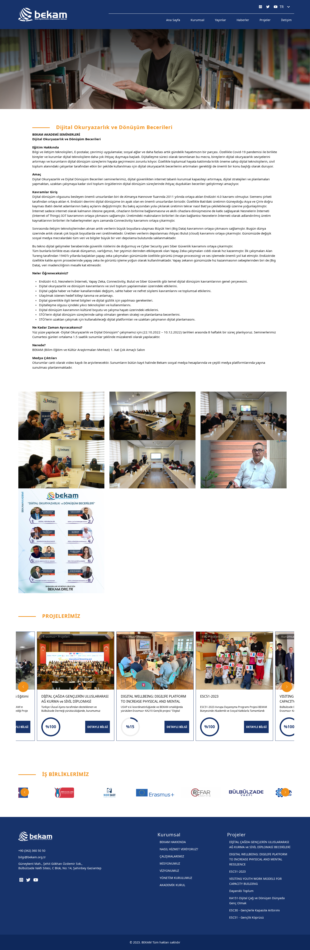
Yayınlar (220, 20)
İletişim (286, 20)
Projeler (265, 20)
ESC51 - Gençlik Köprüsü (246, 917)
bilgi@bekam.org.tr (32, 857)
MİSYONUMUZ (170, 863)
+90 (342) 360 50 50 (31, 851)
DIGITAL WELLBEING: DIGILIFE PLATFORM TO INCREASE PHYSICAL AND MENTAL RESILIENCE (258, 859)
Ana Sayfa (173, 20)
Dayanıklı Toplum (241, 891)
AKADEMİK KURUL (172, 885)
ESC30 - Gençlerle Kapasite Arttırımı (254, 910)
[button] (23, 687)
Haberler (243, 20)
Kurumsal (197, 20)
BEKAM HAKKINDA (173, 842)
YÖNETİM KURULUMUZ (176, 878)
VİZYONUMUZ (169, 871)
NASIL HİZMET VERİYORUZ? (179, 849)
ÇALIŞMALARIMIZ (172, 856)
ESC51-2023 (237, 871)
